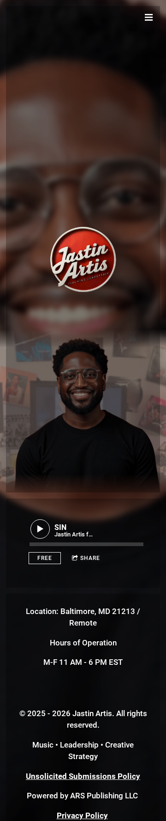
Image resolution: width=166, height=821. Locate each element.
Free (44, 558)
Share (90, 558)
